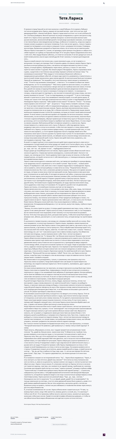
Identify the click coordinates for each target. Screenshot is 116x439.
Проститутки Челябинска (59, 424)
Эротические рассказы (18, 2)
